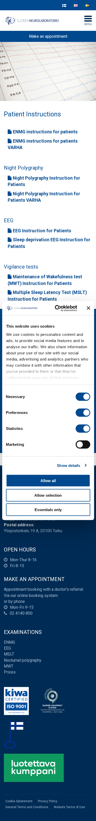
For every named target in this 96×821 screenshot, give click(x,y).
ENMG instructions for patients (45, 131)
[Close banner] (88, 308)
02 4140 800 (21, 613)
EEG (7, 648)
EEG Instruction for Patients (42, 230)
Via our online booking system (31, 595)
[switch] (83, 413)
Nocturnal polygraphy (22, 660)
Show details (68, 465)
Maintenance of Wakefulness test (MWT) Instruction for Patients (45, 280)
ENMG (9, 642)
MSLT (9, 654)
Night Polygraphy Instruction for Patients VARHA (44, 197)
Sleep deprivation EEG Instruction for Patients (49, 243)
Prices (10, 672)
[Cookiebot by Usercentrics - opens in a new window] (57, 308)
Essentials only (48, 510)
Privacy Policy (47, 801)
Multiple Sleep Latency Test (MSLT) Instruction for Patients (47, 296)
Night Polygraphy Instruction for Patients (44, 181)
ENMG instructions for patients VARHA (43, 144)
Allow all (48, 480)
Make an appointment (48, 36)
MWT (8, 666)
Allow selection (48, 495)
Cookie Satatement (19, 801)
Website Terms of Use (69, 807)
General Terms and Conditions (26, 807)
